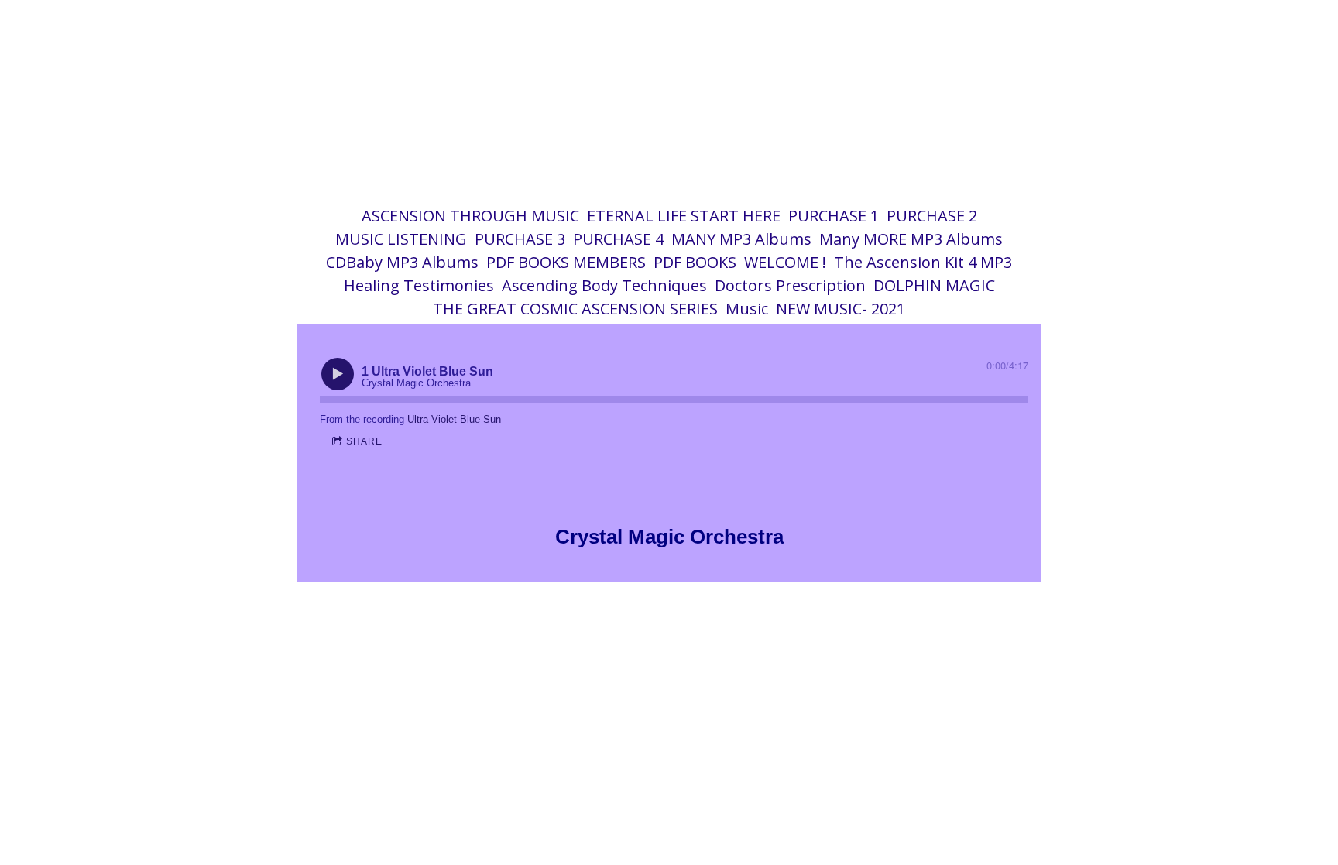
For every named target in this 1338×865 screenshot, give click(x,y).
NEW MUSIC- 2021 (840, 308)
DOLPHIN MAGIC (934, 285)
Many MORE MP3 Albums (911, 238)
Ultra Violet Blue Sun (454, 419)
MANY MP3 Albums (741, 238)
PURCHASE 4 (618, 238)
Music (747, 308)
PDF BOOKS (695, 262)
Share (364, 441)
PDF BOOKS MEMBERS (566, 262)
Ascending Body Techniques (604, 285)
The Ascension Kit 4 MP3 (923, 262)
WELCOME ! (785, 262)
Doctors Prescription (790, 285)
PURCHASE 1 (833, 215)
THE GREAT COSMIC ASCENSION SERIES (575, 308)
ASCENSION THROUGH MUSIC (470, 215)
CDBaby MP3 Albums (402, 262)
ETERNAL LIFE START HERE (683, 215)
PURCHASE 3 (520, 238)
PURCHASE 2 (932, 215)
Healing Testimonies (419, 285)
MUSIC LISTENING (401, 238)
